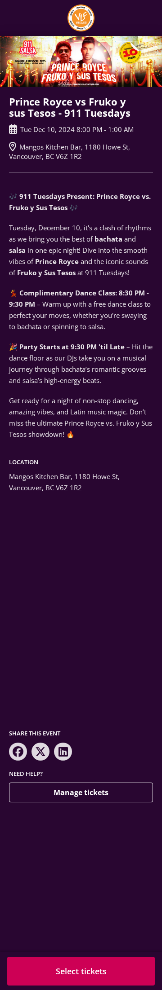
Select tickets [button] (81, 971)
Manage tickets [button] (81, 792)
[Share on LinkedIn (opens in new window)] (63, 752)
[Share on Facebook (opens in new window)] (18, 752)
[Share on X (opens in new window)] (41, 752)
